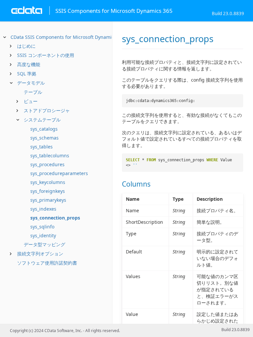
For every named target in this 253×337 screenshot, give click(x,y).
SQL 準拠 (26, 73)
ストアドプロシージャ (47, 110)
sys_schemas (44, 138)
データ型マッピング (44, 244)
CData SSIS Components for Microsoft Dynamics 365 (68, 37)
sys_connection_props (55, 218)
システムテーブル (42, 120)
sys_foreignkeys (47, 191)
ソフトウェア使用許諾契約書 (47, 263)
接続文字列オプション (40, 253)
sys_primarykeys (48, 200)
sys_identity (43, 235)
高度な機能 (28, 64)
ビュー (31, 101)
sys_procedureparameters (59, 173)
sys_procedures (47, 164)
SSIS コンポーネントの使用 (45, 55)
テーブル (33, 92)
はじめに (26, 46)
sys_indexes (43, 209)
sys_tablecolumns (49, 155)
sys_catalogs (44, 129)
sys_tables (41, 146)
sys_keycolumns (47, 182)
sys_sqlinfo (42, 226)
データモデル (31, 83)
